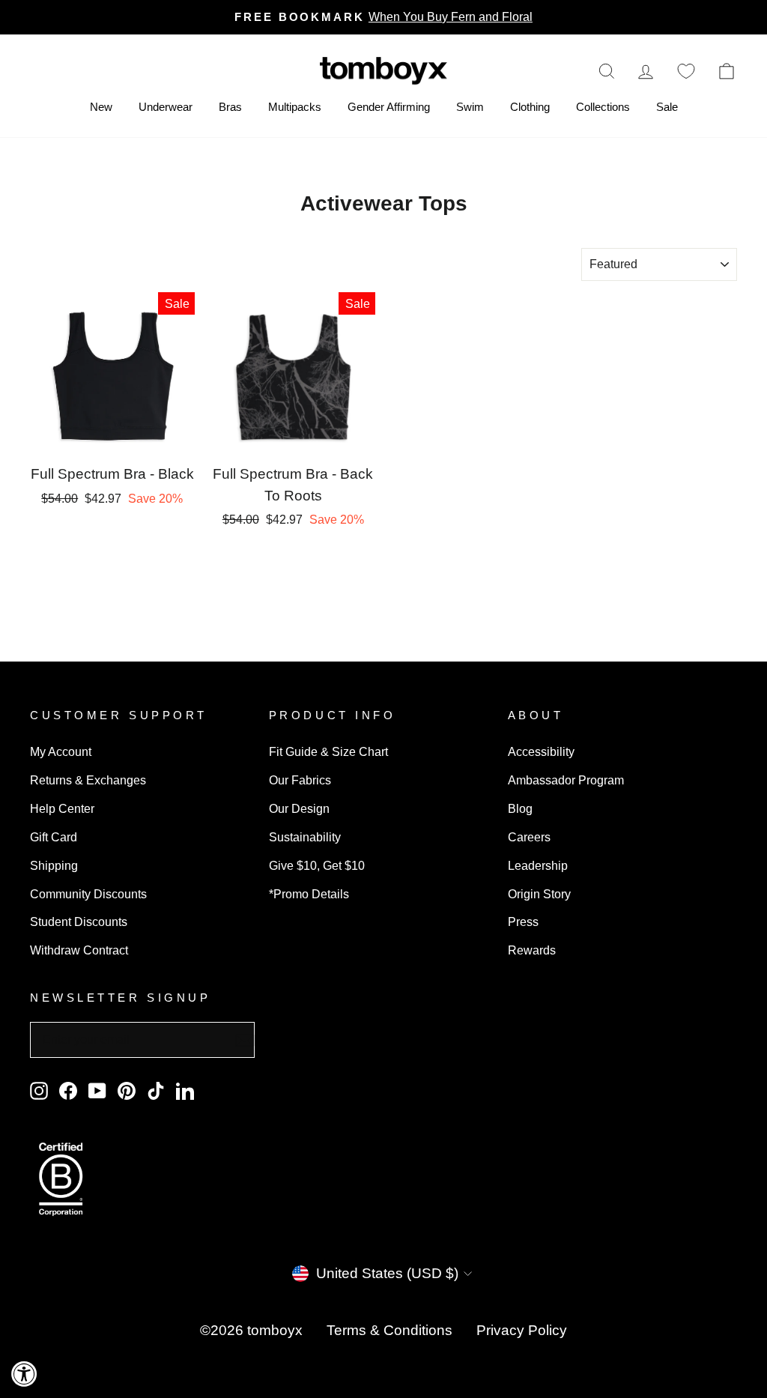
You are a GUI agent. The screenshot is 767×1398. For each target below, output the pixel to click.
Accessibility (541, 751)
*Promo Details (309, 894)
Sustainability (305, 837)
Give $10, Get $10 (317, 865)
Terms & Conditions (389, 1330)
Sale (667, 106)
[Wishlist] (686, 71)
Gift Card (53, 837)
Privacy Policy (521, 1330)
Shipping (54, 865)
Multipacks (294, 106)
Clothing (530, 106)
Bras (230, 106)
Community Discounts (88, 894)
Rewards (532, 950)
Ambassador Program (566, 780)
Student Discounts (78, 921)
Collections (603, 106)
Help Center (62, 808)
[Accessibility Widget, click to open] (24, 1374)
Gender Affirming (389, 106)
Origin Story (539, 894)
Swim (470, 106)
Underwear (165, 106)
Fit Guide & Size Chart (328, 751)
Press (523, 921)
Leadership (538, 865)
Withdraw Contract (79, 950)
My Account (60, 751)
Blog (520, 808)
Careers (529, 837)
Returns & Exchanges (88, 780)
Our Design (299, 808)
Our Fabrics (300, 780)
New (101, 106)
